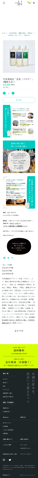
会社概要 (5, 426)
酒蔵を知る (6, 408)
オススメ (5, 379)
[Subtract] (4, 93)
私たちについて (7, 423)
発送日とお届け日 (15, 223)
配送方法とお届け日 (8, 396)
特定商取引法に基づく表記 (10, 454)
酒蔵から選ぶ (22, 33)
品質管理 (5, 433)
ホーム (3, 33)
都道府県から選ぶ (7, 393)
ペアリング (6, 389)
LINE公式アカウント (25, 448)
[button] (3, 3)
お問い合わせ (24, 439)
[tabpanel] (19, 294)
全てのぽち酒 (12, 33)
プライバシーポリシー (26, 454)
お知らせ (23, 417)
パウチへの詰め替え (8, 430)
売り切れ (19, 100)
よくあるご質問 (7, 445)
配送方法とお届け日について (16, 365)
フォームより (23, 445)
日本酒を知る (6, 411)
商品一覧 (5, 373)
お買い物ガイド (7, 439)
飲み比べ (30, 33)
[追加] (13, 93)
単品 (4, 386)
